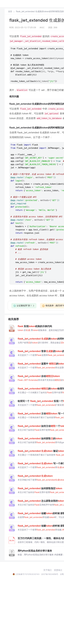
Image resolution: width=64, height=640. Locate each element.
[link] (10, 11)
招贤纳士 (58, 570)
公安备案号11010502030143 (27, 574)
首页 (10, 11)
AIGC (42, 27)
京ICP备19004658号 (49, 574)
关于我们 (47, 570)
